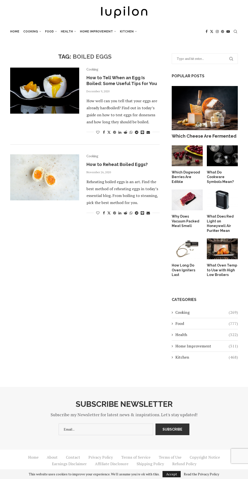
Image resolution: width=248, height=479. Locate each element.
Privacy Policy (100, 457)
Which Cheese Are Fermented (204, 136)
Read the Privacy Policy (201, 474)
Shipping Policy (150, 463)
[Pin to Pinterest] (114, 132)
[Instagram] (217, 31)
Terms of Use (170, 457)
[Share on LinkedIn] (119, 132)
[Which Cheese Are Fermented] (205, 108)
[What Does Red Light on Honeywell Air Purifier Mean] (222, 199)
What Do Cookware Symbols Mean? (220, 177)
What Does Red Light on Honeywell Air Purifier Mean (220, 223)
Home (14, 31)
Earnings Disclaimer (69, 463)
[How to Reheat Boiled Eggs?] (44, 177)
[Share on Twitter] (109, 132)
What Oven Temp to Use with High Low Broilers (222, 270)
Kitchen (127, 31)
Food (49, 31)
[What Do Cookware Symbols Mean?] (222, 155)
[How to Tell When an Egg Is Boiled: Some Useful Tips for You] (44, 91)
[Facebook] (207, 31)
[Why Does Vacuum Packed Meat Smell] (187, 199)
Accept (171, 474)
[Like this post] (98, 132)
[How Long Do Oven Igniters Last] (187, 248)
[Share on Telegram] (136, 132)
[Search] (235, 31)
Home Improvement (96, 31)
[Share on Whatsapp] (131, 132)
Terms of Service (135, 457)
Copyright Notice (205, 457)
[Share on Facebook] (104, 132)
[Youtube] (228, 31)
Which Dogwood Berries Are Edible (186, 177)
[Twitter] (211, 31)
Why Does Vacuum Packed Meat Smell (185, 221)
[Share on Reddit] (125, 132)
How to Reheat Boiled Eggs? (117, 164)
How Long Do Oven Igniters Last (183, 270)
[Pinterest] (222, 31)
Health (67, 31)
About (52, 457)
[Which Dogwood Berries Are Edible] (187, 155)
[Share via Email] (148, 132)
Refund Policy (184, 463)
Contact (73, 457)
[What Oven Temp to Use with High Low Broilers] (222, 248)
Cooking (30, 31)
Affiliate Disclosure (111, 463)
